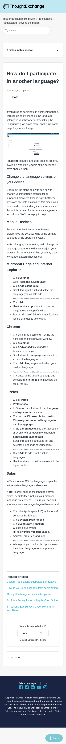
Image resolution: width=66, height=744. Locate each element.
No (41, 633)
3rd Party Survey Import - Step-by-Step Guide (32, 600)
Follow (14, 97)
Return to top (14, 657)
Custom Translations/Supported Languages (31, 581)
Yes (25, 633)
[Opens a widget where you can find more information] (54, 738)
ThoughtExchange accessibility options (29, 594)
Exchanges (45, 18)
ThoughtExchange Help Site (19, 18)
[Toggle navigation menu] (57, 6)
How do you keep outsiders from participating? (33, 588)
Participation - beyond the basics (21, 22)
